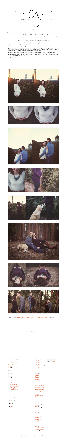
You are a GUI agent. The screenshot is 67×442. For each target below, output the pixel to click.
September (12, 400)
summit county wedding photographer (38, 419)
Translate (54, 361)
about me (24, 34)
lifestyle (38, 317)
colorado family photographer (39, 387)
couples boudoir (37, 393)
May (11, 406)
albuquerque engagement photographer (39, 362)
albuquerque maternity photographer (22, 317)
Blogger (16, 362)
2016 (10, 373)
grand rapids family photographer (38, 401)
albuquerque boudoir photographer (38, 360)
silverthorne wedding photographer (38, 417)
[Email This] (49, 317)
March (11, 409)
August (11, 402)
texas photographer (38, 421)
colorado (36, 384)
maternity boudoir (38, 407)
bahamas (36, 371)
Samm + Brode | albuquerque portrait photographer (14, 393)
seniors (36, 413)
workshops (36, 430)
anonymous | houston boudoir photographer (14, 380)
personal (43, 317)
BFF (36, 372)
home (19, 34)
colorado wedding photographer (40, 391)
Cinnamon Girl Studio (42, 435)
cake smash (37, 380)
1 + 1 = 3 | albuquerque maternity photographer (14, 395)
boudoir (42, 34)
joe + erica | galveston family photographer (14, 387)
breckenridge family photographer (38, 375)
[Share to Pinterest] (53, 317)
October (11, 399)
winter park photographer (39, 429)
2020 (10, 367)
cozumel (36, 394)
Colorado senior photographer (39, 389)
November (12, 397)
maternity (40, 317)
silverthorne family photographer (40, 414)
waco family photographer (39, 425)
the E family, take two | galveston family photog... (14, 385)
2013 (10, 377)
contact (47, 34)
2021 (10, 366)
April (11, 407)
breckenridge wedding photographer (38, 379)
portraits (36, 34)
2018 (10, 370)
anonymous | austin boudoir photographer (14, 391)
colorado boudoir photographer (40, 385)
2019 (10, 369)
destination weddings (38, 396)
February (11, 410)
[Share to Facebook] (52, 317)
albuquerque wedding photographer (38, 367)
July (11, 403)
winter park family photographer (40, 427)
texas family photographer (39, 420)
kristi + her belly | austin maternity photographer (14, 389)
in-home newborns (38, 404)
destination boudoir (38, 395)
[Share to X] (51, 317)
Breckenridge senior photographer (38, 377)
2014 (10, 376)
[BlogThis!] (50, 317)
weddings (30, 34)
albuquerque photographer (32, 317)
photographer (37, 411)
